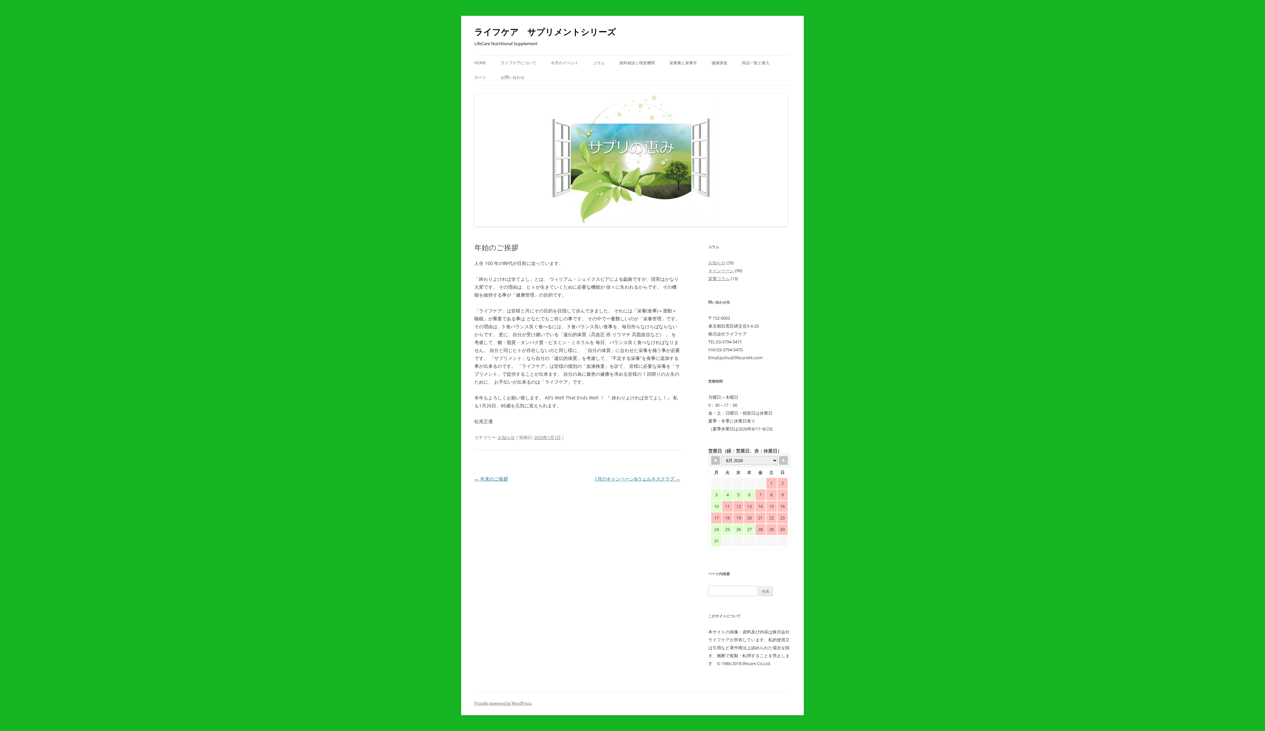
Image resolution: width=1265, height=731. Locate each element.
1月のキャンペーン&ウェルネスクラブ (637, 479)
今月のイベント (564, 63)
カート (480, 77)
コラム (599, 63)
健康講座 (719, 63)
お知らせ (506, 437)
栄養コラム (719, 278)
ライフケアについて (518, 63)
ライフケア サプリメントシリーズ (545, 32)
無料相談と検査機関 (637, 63)
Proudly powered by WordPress (503, 703)
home (480, 63)
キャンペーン (721, 271)
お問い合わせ (512, 77)
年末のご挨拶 (491, 479)
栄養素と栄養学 (683, 63)
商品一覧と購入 (756, 63)
